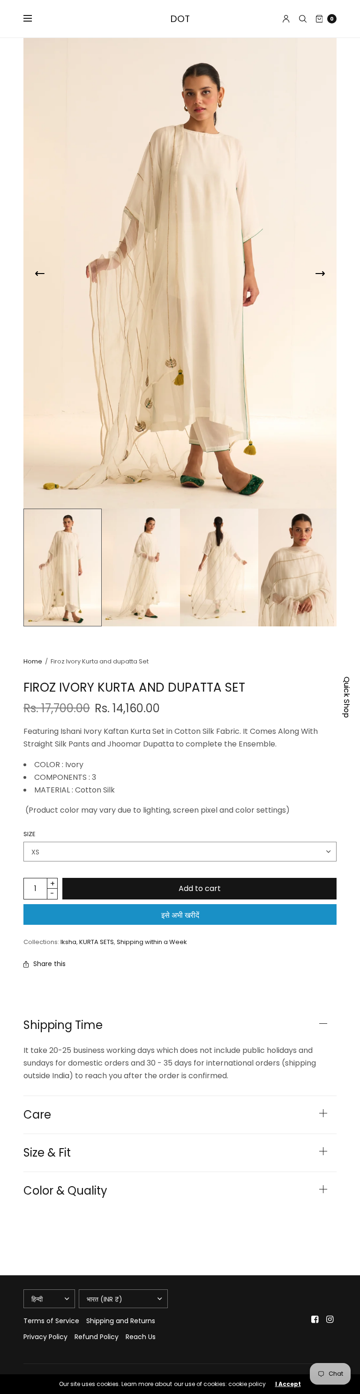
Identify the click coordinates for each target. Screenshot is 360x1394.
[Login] (286, 19)
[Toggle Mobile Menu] (33, 18)
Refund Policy (97, 1336)
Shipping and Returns (120, 1320)
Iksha (68, 941)
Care (37, 1114)
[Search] (303, 19)
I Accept (288, 1384)
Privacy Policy (45, 1336)
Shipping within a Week (152, 941)
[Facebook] (315, 1319)
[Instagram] (330, 1319)
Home (32, 661)
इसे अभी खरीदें (180, 915)
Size (29, 834)
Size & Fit (47, 1152)
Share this (49, 963)
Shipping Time (63, 1025)
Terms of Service (51, 1320)
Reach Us (141, 1336)
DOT (180, 18)
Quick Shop (346, 697)
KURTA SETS (96, 941)
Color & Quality (65, 1190)
